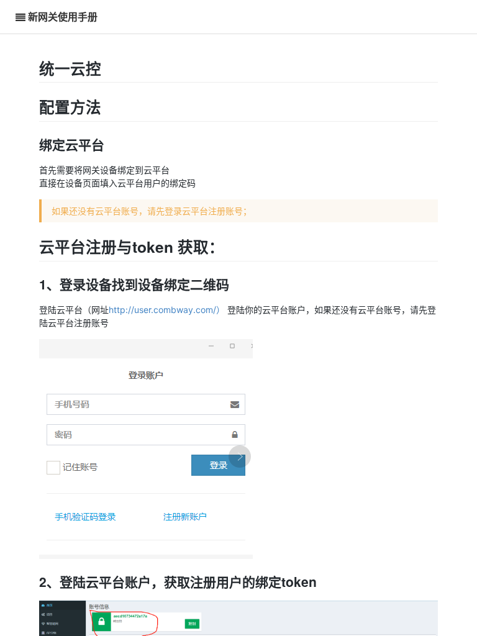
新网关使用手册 (63, 16)
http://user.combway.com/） (167, 309)
